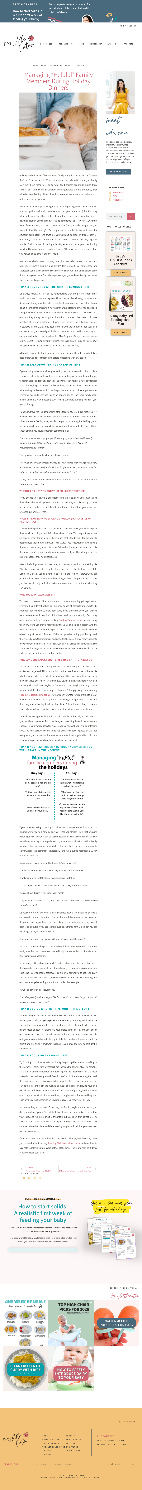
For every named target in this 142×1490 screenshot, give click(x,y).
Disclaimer (82, 1478)
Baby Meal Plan (50, 1443)
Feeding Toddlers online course (34, 694)
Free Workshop (95, 44)
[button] (23, 1177)
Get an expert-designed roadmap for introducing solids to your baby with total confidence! (69, 8)
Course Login (73, 1451)
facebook (45, 1464)
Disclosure (94, 1478)
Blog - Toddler (74, 65)
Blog (81, 44)
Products (128, 44)
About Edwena (74, 1440)
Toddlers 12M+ (66, 44)
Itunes (68, 1464)
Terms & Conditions (66, 1478)
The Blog (47, 1451)
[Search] (131, 216)
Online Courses (50, 1440)
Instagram (33, 1464)
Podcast (46, 1454)
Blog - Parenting (52, 65)
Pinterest (57, 1464)
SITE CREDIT (81, 1475)
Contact (70, 1436)
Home (45, 1436)
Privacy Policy (48, 1478)
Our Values (72, 1447)
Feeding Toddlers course (71, 620)
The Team (71, 1443)
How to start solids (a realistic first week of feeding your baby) (27, 15)
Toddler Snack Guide (53, 1447)
